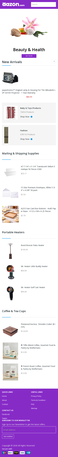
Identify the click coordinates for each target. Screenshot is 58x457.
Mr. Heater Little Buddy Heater (34, 266)
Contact (5, 404)
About (4, 400)
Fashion (24, 130)
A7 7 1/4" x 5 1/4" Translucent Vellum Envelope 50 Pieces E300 (38, 167)
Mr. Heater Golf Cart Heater (33, 287)
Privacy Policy (36, 396)
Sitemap (34, 408)
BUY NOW (29, 56)
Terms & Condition (38, 400)
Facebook (6, 414)
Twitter (4, 418)
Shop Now (25, 117)
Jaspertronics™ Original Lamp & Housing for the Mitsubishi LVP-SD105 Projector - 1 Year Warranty (29, 91)
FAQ (32, 404)
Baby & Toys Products (30, 108)
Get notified (8, 436)
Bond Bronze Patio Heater (32, 245)
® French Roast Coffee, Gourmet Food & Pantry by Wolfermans (38, 367)
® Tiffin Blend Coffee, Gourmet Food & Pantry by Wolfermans (38, 346)
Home (4, 396)
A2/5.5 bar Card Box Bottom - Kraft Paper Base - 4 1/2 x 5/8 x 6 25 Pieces (38, 209)
